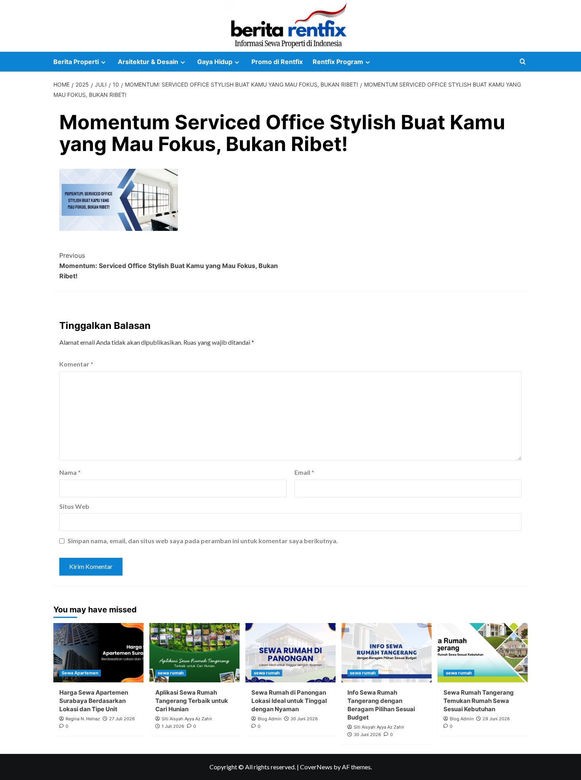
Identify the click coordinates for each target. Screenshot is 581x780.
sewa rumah (171, 673)
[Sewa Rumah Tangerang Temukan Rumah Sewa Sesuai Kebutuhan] (483, 652)
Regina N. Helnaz (83, 718)
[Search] (523, 62)
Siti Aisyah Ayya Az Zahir (187, 718)
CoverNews (316, 767)
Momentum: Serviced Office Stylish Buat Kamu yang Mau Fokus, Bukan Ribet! (168, 265)
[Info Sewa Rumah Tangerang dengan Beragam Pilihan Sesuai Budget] (386, 652)
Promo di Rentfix (277, 62)
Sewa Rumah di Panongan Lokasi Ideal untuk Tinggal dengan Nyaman (289, 701)
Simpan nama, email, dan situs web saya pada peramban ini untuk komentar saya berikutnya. (203, 540)
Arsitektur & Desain (148, 62)
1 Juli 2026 (173, 726)
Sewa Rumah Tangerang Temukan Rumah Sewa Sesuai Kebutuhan (478, 701)
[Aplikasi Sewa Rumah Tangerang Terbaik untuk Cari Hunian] (194, 652)
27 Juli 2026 (122, 718)
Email (304, 472)
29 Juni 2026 (496, 718)
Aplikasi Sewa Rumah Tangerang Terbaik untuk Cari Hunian (191, 701)
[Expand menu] (103, 62)
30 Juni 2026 (304, 718)
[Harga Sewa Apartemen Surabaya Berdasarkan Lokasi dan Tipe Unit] (98, 652)
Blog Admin (269, 718)
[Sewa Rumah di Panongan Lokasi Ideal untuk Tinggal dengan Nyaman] (290, 652)
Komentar (76, 364)
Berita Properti (76, 62)
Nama (70, 472)
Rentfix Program (338, 62)
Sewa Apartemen (80, 673)
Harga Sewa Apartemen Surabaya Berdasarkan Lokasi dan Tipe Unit (93, 701)
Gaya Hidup (214, 62)
